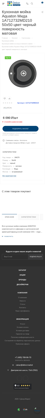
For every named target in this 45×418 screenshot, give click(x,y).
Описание (9, 217)
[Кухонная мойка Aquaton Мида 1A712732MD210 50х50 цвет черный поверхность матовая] (23, 74)
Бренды (22, 280)
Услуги (22, 324)
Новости (23, 301)
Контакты (22, 307)
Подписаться (36, 257)
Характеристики (28, 217)
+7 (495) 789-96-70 (23, 357)
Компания (22, 293)
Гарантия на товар (22, 334)
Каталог (22, 270)
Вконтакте (19, 378)
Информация (22, 319)
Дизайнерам (22, 284)
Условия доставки (22, 330)
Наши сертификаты (22, 311)
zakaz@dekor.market (24, 365)
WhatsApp (25, 378)
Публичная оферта (22, 344)
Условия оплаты (22, 327)
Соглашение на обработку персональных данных (22, 341)
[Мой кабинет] (36, 4)
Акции (22, 275)
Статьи (22, 304)
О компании (22, 297)
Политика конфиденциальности (22, 337)
